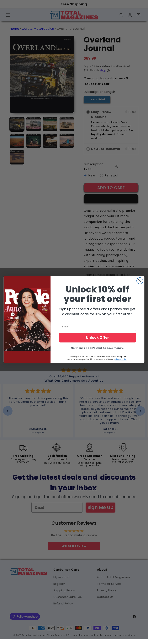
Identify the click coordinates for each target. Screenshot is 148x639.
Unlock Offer (97, 337)
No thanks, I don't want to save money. (97, 348)
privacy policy (120, 359)
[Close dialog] (140, 281)
